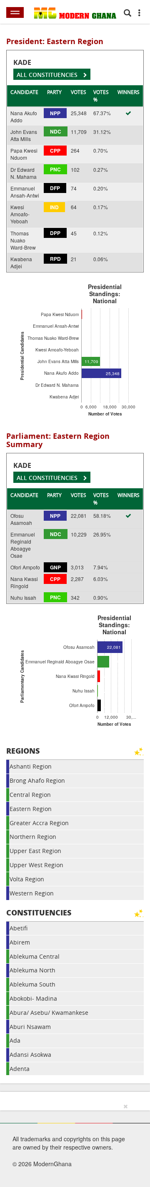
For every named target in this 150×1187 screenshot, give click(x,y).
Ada (15, 1040)
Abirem (20, 942)
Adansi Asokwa (30, 1054)
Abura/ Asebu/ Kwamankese (49, 1012)
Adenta (20, 1069)
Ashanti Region (31, 766)
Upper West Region (36, 865)
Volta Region (27, 879)
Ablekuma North (32, 970)
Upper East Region (35, 851)
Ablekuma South (32, 984)
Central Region (30, 795)
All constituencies (48, 75)
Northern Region (33, 837)
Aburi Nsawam (30, 1027)
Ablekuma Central (35, 956)
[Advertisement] (72, 1143)
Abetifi (19, 928)
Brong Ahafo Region (37, 780)
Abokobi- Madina (33, 998)
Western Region (32, 893)
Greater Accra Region (39, 823)
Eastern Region (31, 809)
